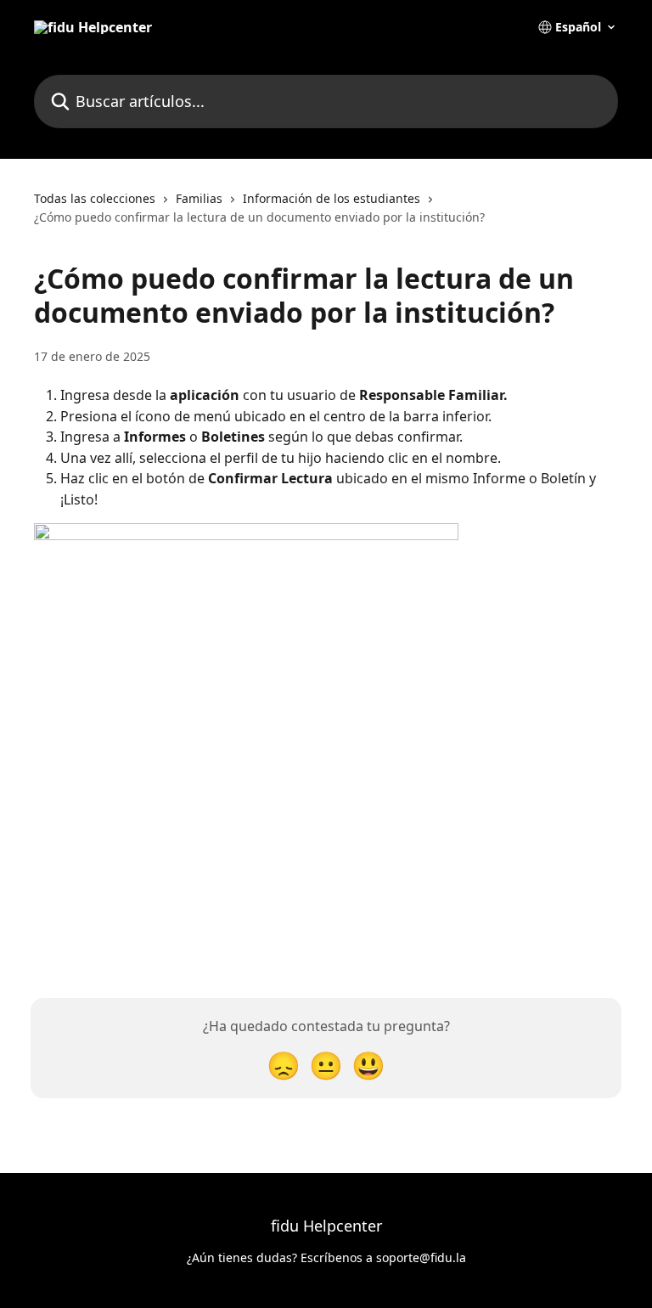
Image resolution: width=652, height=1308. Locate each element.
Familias (199, 198)
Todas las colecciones (94, 198)
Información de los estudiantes (331, 198)
